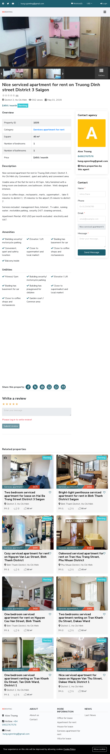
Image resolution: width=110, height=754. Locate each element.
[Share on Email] (63, 386)
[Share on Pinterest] (42, 386)
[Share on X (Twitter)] (35, 386)
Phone (81, 200)
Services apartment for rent (48, 129)
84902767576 (86, 156)
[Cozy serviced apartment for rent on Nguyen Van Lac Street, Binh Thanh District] (28, 532)
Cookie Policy (69, 749)
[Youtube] (14, 3)
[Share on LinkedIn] (49, 386)
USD (89, 3)
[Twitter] (9, 3)
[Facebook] (4, 3)
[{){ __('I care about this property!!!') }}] (50, 492)
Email (81, 213)
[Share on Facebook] (28, 386)
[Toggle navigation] (105, 12)
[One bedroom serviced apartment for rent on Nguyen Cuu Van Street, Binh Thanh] (28, 593)
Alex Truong (85, 151)
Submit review (11, 426)
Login (104, 3)
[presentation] (1, 74)
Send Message (91, 252)
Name (81, 188)
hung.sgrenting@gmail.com (32, 3)
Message (83, 233)
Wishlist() (77, 3)
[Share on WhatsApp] (56, 386)
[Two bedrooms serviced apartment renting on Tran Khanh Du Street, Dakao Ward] (82, 593)
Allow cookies (100, 749)
